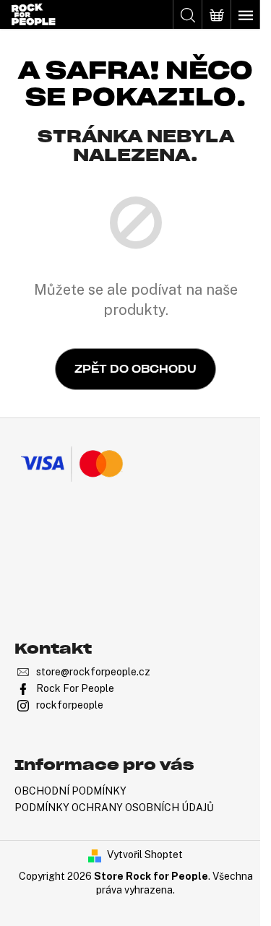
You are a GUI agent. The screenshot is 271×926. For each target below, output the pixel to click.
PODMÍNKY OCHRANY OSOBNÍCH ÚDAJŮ (114, 807)
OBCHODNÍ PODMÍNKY (70, 791)
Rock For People (75, 688)
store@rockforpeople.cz (93, 672)
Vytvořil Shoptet (145, 854)
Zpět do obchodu (135, 369)
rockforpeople (69, 705)
